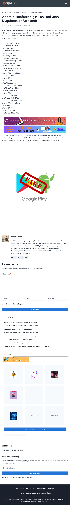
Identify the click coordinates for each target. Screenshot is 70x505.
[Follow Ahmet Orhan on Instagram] (19, 257)
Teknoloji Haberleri (41, 488)
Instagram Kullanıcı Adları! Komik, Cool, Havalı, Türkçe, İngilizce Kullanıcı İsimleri (26, 336)
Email (28, 299)
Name (5, 299)
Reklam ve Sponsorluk (39, 493)
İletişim (49, 493)
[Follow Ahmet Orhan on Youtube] (22, 257)
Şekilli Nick (51, 488)
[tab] (8, 317)
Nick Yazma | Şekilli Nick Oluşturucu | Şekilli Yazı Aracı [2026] (20, 322)
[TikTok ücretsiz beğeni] (35, 129)
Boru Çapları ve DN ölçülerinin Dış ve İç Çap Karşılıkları (19, 339)
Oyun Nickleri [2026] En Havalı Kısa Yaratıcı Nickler (18, 329)
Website (51, 299)
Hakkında (28, 493)
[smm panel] (35, 121)
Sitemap (22, 488)
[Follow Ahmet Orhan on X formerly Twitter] (15, 257)
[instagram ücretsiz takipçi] (35, 359)
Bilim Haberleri (6, 450)
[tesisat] (13, 374)
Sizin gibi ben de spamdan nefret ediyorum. (17, 477)
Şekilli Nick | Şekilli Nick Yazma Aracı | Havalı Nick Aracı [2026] (21, 325)
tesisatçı (14, 434)
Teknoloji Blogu (30, 488)
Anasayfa (21, 493)
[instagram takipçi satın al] (34, 374)
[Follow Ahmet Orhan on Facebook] (12, 257)
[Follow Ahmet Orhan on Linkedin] (26, 257)
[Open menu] (66, 3)
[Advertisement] (35, 156)
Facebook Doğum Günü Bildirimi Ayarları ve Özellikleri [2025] (20, 343)
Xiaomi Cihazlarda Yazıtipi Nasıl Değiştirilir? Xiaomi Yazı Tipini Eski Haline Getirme (26, 346)
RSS (17, 488)
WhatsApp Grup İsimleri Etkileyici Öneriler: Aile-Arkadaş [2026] (21, 332)
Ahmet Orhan (9, 25)
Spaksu (14, 450)
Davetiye (7, 434)
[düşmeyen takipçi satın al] (54, 374)
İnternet (4, 12)
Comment (7, 274)
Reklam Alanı (34, 395)
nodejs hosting (22, 434)
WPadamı (20, 450)
